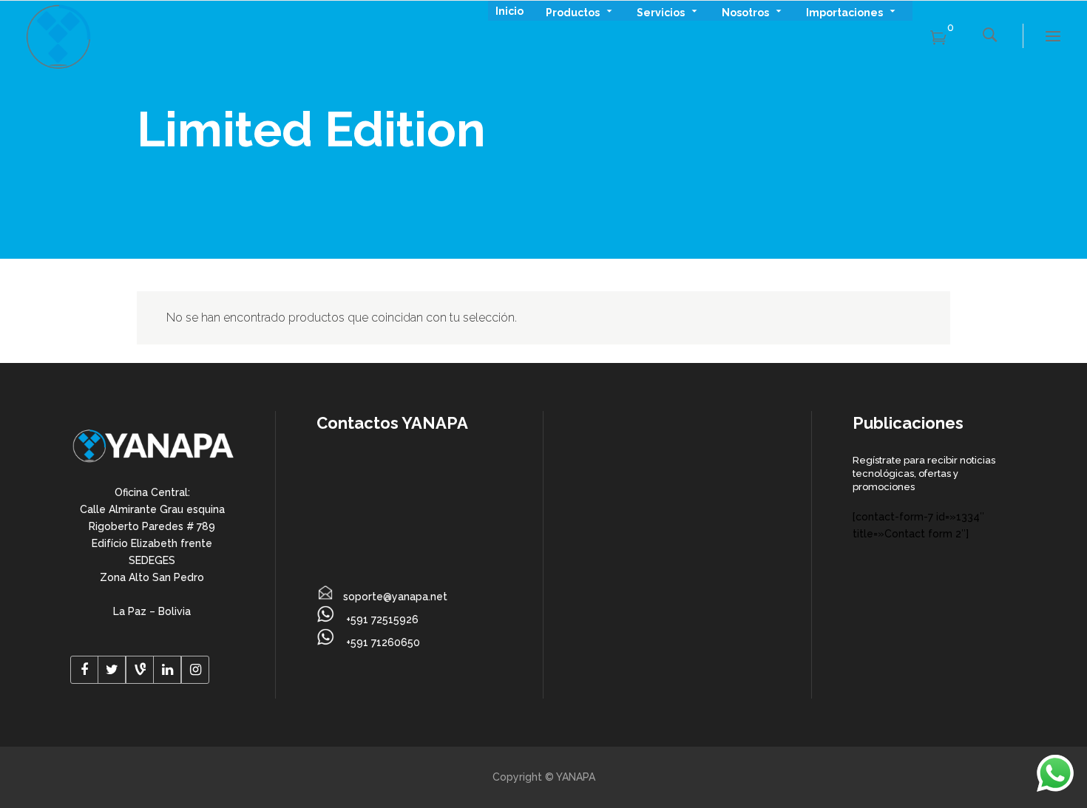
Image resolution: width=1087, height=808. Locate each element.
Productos (573, 11)
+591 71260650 (381, 642)
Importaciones (844, 11)
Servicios (661, 11)
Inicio (509, 11)
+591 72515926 (381, 619)
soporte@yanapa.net (395, 596)
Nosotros (745, 11)
